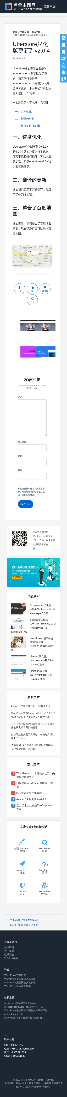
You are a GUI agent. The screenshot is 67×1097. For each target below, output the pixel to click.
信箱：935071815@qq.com (19, 1048)
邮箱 (20, 456)
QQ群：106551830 (14, 1055)
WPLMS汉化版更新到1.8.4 (23, 919)
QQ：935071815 (13, 1045)
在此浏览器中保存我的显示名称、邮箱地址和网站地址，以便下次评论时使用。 (31, 491)
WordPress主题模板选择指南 (20, 978)
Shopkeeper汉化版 (40, 605)
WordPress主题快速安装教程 (20, 982)
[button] (61, 6)
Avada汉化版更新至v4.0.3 (31, 799)
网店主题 (36, 32)
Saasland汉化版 (39, 619)
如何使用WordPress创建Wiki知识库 (35, 785)
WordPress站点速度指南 (17, 986)
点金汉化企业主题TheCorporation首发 (35, 807)
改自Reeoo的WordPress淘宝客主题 (23, 1006)
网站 (20, 470)
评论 (20, 397)
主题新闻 (24, 32)
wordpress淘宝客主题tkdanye (20, 1003)
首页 (15, 32)
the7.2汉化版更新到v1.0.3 (24, 925)
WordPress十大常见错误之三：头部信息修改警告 (35, 775)
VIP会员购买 (11, 958)
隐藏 (44, 102)
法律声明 (9, 947)
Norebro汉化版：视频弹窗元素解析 (23, 1017)
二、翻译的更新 (24, 118)
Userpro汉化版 (38, 656)
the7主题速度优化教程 (29, 792)
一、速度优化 (23, 111)
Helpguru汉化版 (39, 670)
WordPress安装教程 (15, 975)
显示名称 (22, 442)
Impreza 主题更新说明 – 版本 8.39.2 (30, 706)
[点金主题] (23, 6)
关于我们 (9, 951)
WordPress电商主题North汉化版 (41, 640)
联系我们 (9, 954)
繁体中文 (50, 6)
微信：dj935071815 (15, 1052)
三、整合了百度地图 (27, 125)
